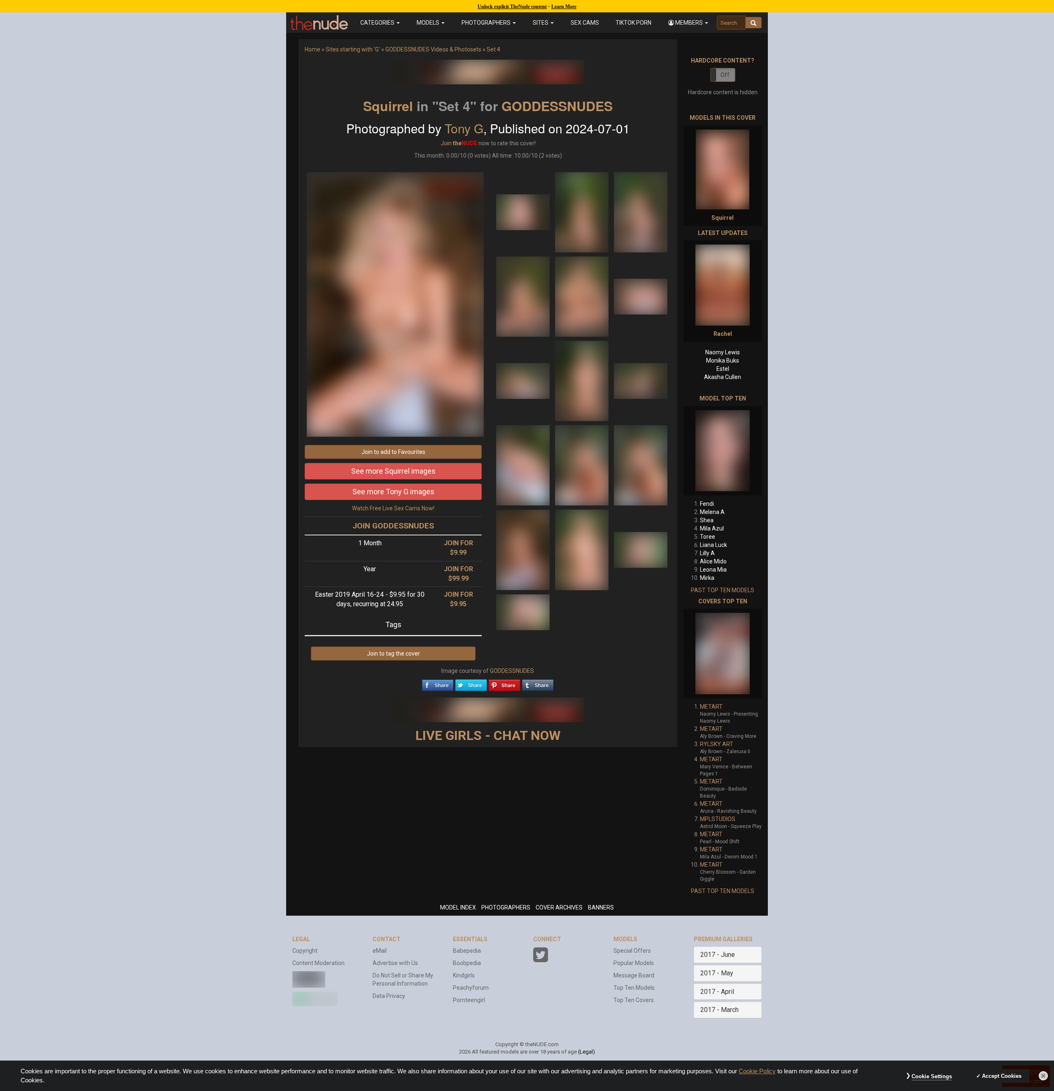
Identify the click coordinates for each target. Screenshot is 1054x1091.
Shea (707, 520)
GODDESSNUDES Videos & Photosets (433, 49)
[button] (688, 22)
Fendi (707, 503)
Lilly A (707, 553)
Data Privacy (389, 996)
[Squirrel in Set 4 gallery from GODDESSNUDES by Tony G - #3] (640, 211)
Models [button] (429, 22)
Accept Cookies (1001, 1076)
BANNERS (601, 907)
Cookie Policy (757, 1071)
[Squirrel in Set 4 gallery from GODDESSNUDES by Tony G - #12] (640, 464)
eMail (380, 950)
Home (312, 49)
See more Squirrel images (393, 471)
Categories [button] (378, 22)
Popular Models (633, 963)
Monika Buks (722, 360)
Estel (722, 368)
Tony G (464, 128)
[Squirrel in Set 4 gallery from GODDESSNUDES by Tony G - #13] (523, 549)
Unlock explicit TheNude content (512, 6)
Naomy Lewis (722, 352)
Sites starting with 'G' (353, 49)
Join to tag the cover (393, 653)
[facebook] (438, 683)
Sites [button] (541, 22)
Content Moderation (318, 963)
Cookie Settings (932, 1076)
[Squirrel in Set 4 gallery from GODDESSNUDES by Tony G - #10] (523, 464)
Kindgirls (464, 975)
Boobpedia (467, 963)
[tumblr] (538, 683)
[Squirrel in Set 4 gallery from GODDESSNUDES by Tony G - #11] (582, 464)
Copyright (304, 950)
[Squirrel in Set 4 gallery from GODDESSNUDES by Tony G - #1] (523, 211)
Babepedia (467, 950)
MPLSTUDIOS (717, 819)
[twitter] (471, 683)
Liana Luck (713, 545)
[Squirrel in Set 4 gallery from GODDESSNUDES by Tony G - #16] (523, 611)
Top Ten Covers (633, 1000)
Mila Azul (712, 528)
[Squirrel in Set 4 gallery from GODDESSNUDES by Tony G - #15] (640, 549)
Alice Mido (713, 561)
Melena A (712, 512)
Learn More (563, 6)
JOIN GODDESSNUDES (393, 525)
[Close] (1043, 1075)
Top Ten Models (634, 987)
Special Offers (632, 950)
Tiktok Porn (633, 22)
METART (711, 706)
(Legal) (586, 1052)
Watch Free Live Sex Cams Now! (393, 508)
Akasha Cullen (722, 377)
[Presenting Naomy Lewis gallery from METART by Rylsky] (723, 653)
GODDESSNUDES (557, 105)
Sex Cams (585, 22)
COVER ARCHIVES (559, 907)
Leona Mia (713, 569)
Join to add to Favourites (393, 452)
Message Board (633, 975)
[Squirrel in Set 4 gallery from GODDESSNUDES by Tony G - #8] (582, 380)
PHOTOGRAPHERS (505, 907)
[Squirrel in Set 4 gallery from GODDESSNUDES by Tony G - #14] (582, 549)
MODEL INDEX (458, 907)
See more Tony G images (393, 491)
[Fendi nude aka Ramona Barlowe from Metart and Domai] (723, 450)
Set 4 (493, 49)
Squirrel (388, 105)
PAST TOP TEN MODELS (722, 590)
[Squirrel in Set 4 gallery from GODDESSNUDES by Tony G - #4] (523, 296)
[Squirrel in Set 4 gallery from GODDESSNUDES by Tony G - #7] (523, 380)
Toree (707, 536)
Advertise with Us (395, 963)
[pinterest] (504, 683)
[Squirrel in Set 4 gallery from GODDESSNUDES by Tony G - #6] (640, 296)
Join (446, 143)
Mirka (707, 578)
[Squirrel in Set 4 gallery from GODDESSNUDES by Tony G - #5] (582, 296)
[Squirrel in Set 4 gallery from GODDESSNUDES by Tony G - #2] (582, 211)
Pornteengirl (469, 1000)
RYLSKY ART (716, 744)
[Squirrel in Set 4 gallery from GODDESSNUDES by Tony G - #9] (640, 380)
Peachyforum (471, 987)
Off (725, 75)
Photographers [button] (487, 22)
